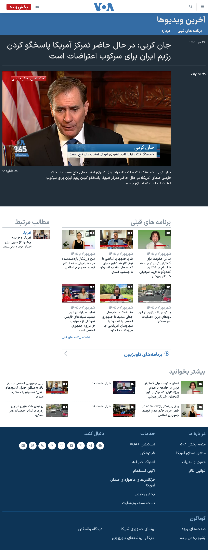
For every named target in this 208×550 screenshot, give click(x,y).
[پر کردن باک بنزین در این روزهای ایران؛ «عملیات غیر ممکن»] (154, 293)
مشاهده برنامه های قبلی (77, 337)
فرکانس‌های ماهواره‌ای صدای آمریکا (132, 482)
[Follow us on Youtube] (71, 446)
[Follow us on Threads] (52, 446)
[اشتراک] (23, 446)
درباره (166, 31)
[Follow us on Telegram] (90, 446)
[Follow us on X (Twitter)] (81, 446)
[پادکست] (33, 446)
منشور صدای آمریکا (191, 453)
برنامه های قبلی (190, 31)
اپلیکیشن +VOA (142, 444)
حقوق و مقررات (194, 462)
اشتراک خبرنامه (143, 462)
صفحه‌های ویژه (194, 529)
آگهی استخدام (144, 471)
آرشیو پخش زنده (193, 538)
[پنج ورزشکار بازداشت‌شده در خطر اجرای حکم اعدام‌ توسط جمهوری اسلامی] (78, 239)
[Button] (198, 75)
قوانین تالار (197, 471)
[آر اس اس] (42, 446)
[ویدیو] (37, 7)
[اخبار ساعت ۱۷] (124, 387)
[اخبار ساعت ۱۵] (124, 410)
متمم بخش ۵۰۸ (193, 444)
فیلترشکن (147, 453)
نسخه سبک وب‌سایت (138, 503)
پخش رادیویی (144, 494)
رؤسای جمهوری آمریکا (137, 529)
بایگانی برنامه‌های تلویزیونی (133, 538)
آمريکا (27, 233)
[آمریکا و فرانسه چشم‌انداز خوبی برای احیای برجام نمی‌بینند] (41, 234)
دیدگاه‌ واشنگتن (90, 529)
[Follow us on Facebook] (100, 446)
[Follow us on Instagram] (61, 446)
